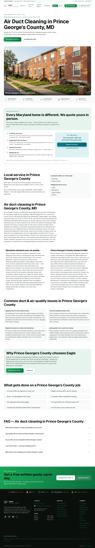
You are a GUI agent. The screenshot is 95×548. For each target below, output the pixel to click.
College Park (59, 538)
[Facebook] (5, 516)
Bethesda (47, 538)
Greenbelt (65, 538)
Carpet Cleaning (61, 509)
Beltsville (6, 538)
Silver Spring (41, 538)
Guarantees (82, 505)
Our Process (83, 503)
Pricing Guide (83, 520)
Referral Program (84, 509)
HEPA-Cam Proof (31, 5)
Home (5, 14)
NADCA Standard (84, 507)
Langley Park (18, 538)
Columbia (78, 538)
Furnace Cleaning (61, 511)
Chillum (28, 538)
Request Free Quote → (66, 478)
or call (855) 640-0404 (72, 148)
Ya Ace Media (88, 545)
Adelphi (24, 538)
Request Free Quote (72, 144)
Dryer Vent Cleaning (62, 505)
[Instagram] (9, 516)
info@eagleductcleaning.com (42, 505)
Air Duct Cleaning (61, 503)
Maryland (10, 14)
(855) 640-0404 (83, 478)
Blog (81, 516)
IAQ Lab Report (39, 5)
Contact (81, 518)
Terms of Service (84, 527)
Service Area (83, 514)
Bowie (70, 538)
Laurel (74, 538)
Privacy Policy (83, 525)
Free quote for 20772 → (12, 39)
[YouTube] (13, 516)
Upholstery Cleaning (62, 514)
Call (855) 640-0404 (30, 39)
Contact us (29, 370)
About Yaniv (82, 511)
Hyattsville (11, 538)
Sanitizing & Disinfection (63, 516)
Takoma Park (34, 538)
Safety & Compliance (85, 523)
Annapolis (84, 538)
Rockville (53, 538)
